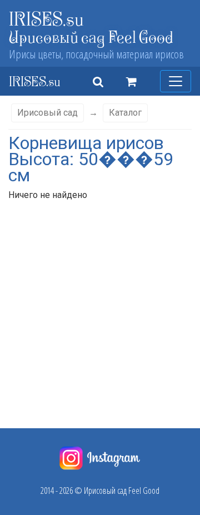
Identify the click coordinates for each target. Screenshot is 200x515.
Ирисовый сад (47, 112)
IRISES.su (46, 18)
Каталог (125, 112)
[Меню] (175, 81)
